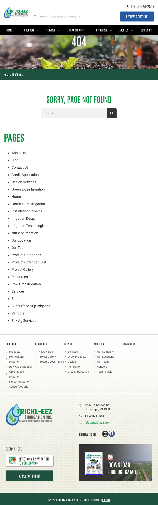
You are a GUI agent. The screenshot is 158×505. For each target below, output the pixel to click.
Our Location (21, 240)
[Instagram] (105, 434)
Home (9, 30)
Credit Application (25, 175)
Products (29, 30)
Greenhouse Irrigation (28, 189)
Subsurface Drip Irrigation (31, 306)
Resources (101, 30)
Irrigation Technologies (29, 226)
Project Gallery (23, 269)
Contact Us (146, 30)
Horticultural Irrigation (28, 204)
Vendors (18, 313)
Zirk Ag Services (75, 30)
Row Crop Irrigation (26, 284)
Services (50, 30)
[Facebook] (111, 434)
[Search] (112, 113)
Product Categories (26, 255)
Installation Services (27, 211)
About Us (123, 30)
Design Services (24, 182)
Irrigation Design (24, 218)
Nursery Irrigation (25, 233)
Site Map (106, 500)
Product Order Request (29, 262)
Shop (15, 299)
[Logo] (16, 12)
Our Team (19, 248)
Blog (15, 160)
